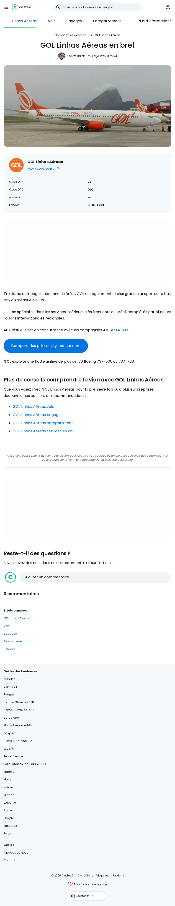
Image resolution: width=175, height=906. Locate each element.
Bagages (74, 21)
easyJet (9, 733)
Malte (7, 779)
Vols (51, 21)
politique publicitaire (119, 460)
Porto (7, 833)
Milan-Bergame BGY (18, 725)
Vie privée (102, 875)
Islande (9, 795)
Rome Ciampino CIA (18, 741)
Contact (9, 860)
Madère (9, 772)
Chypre (9, 818)
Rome (8, 810)
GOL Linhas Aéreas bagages (37, 414)
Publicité (118, 875)
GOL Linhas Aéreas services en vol (43, 431)
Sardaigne (11, 718)
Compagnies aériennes (71, 35)
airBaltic (9, 679)
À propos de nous (16, 852)
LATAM (122, 330)
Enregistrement (107, 21)
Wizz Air (9, 748)
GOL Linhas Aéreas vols (33, 406)
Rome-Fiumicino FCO (18, 710)
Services (9, 649)
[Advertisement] (87, 251)
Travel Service (13, 756)
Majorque (10, 826)
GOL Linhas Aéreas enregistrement (44, 423)
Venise (8, 787)
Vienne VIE (11, 687)
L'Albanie (10, 803)
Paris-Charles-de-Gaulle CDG (25, 764)
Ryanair (9, 694)
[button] (6, 7)
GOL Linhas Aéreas (20, 21)
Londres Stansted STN (19, 702)
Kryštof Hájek (76, 56)
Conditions (85, 875)
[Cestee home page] (21, 7)
